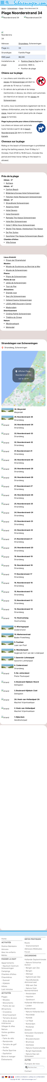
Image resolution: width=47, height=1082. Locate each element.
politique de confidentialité (36, 1077)
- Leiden (28, 1005)
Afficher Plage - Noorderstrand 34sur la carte (24, 375)
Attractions (6, 1009)
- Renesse (29, 1036)
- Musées (5, 1000)
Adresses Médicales (33, 949)
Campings (5, 971)
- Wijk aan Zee (31, 985)
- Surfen (5, 1047)
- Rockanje (29, 1027)
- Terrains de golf (8, 1044)
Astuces (4, 949)
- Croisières (6, 1012)
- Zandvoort (30, 999)
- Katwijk (28, 1018)
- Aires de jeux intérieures (7, 1022)
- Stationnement (32, 946)
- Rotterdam (30, 1024)
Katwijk (4, 136)
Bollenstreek (30, 1008)
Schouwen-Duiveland (34, 1033)
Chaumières (6, 977)
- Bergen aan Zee (32, 968)
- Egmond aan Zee (32, 977)
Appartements (7, 963)
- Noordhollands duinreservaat (32, 981)
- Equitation (6, 1053)
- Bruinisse (29, 1042)
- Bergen (28, 971)
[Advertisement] (23, 168)
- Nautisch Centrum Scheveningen (10, 967)
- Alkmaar (29, 974)
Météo (4, 955)
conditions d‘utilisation (21, 1077)
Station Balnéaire (9, 946)
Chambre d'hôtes (8, 974)
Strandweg (23, 43)
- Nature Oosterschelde (35, 1048)
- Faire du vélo (7, 1038)
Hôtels (4, 986)
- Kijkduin (5, 983)
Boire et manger (8, 1056)
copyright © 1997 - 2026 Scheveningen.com (23, 1079)
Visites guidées (8, 1032)
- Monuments (7, 1003)
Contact (28, 1071)
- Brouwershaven (32, 1039)
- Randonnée (7, 1041)
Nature (4, 1029)
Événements (6, 1059)
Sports (4, 1035)
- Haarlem (29, 996)
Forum (27, 952)
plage (3, 113)
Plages (4, 997)
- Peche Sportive (8, 1050)
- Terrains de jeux (9, 1018)
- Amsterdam (30, 993)
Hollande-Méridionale (34, 1002)
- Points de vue (8, 1006)
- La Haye (29, 1021)
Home (4, 939)
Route (27, 943)
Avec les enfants (8, 952)
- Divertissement (8, 1015)
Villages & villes (8, 1026)
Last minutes (7, 989)
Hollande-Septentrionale (35, 959)
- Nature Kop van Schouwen (32, 1055)
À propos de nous (32, 1064)
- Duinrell (5, 980)
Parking (29, 61)
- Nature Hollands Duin (34, 1012)
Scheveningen (19, 82)
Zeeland (28, 1030)
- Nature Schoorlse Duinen (33, 963)
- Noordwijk (30, 1015)
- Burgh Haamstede (33, 1051)
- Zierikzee (29, 1045)
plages (6, 82)
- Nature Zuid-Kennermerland (31, 989)
